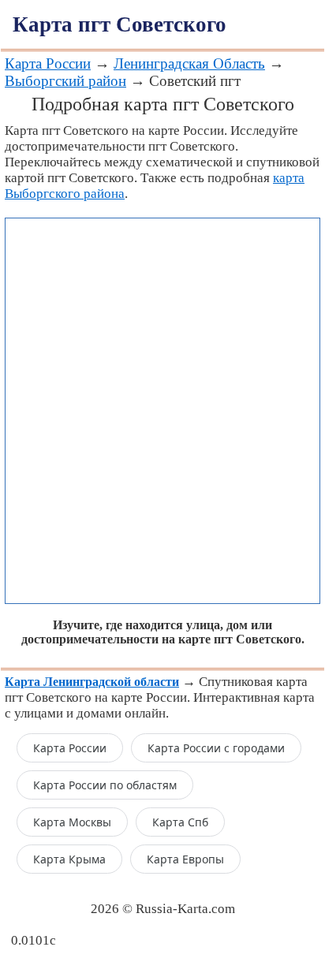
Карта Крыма (69, 859)
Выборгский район (65, 81)
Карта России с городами (216, 747)
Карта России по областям (105, 784)
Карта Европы (185, 859)
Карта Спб (180, 822)
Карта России (48, 63)
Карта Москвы (72, 822)
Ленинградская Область (189, 63)
